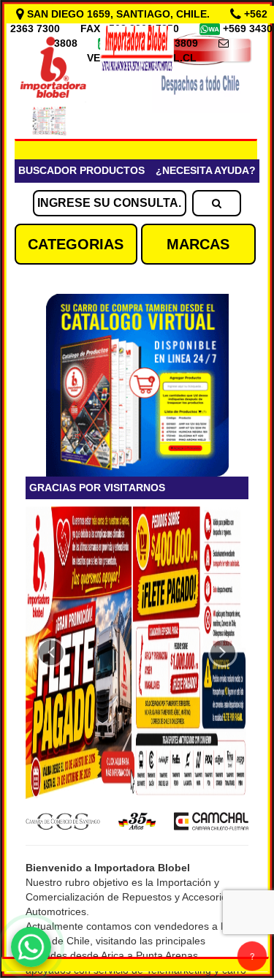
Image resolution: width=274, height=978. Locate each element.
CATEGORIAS (75, 244)
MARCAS (198, 244)
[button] (51, 652)
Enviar (57, 437)
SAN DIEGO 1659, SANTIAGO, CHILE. (118, 14)
